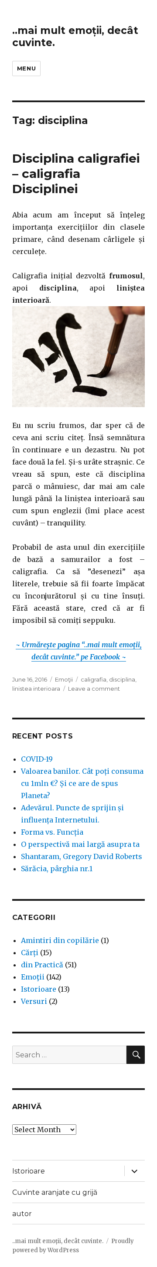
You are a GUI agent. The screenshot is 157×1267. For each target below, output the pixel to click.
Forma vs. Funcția (52, 832)
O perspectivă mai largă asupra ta (80, 844)
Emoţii (64, 679)
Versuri (34, 1001)
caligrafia (93, 679)
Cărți (29, 952)
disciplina (122, 679)
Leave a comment (94, 688)
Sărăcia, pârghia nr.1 (56, 868)
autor (22, 1214)
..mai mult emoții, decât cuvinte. (57, 1241)
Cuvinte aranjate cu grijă (54, 1192)
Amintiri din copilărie (60, 940)
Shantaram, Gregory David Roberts (81, 856)
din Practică (42, 964)
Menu (26, 68)
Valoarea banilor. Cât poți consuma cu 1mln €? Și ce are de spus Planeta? (82, 783)
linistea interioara (36, 688)
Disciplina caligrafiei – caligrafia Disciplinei (76, 173)
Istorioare (38, 989)
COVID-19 (37, 759)
